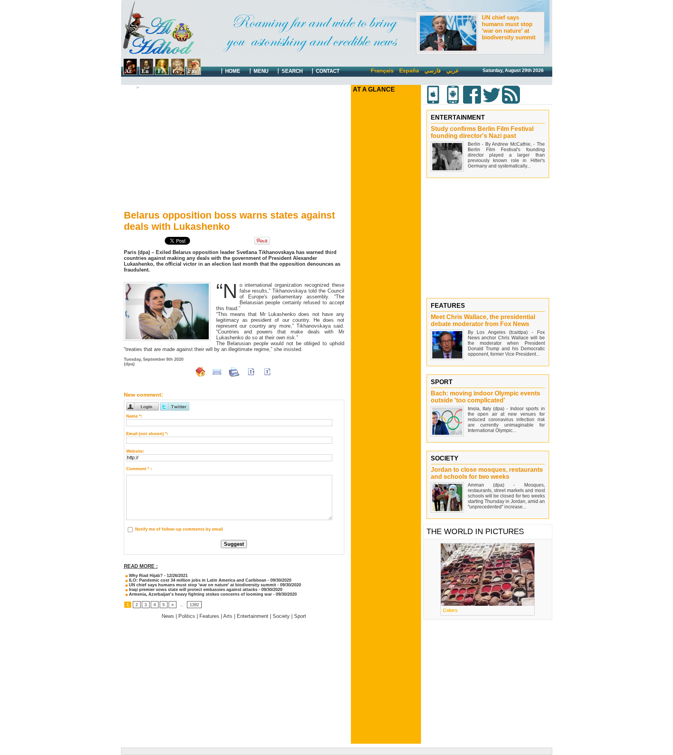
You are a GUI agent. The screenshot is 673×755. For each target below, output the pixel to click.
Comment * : (139, 468)
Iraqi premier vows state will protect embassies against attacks (192, 589)
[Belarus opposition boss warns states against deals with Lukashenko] (167, 284)
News (147, 87)
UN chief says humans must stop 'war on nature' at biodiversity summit (509, 27)
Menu (260, 71)
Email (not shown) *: (147, 433)
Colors (450, 610)
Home (232, 71)
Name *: (134, 416)
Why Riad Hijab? (145, 575)
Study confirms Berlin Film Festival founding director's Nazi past (482, 132)
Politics (186, 616)
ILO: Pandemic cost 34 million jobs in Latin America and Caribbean (197, 580)
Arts (228, 616)
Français (382, 70)
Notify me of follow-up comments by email (179, 529)
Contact (327, 71)
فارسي (433, 70)
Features (209, 616)
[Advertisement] (234, 148)
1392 (194, 604)
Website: (135, 451)
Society (281, 616)
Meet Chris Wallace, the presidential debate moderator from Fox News (483, 320)
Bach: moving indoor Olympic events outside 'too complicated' (485, 397)
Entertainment (252, 616)
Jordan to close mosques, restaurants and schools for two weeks (487, 473)
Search (291, 71)
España (409, 70)
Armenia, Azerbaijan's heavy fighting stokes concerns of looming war (200, 594)
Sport (300, 616)
